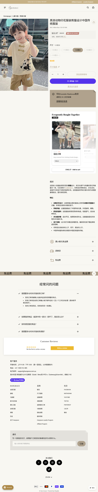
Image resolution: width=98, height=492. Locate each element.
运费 (64, 36)
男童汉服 (23, 16)
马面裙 (12, 397)
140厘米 (55, 55)
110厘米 (66, 50)
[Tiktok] (49, 469)
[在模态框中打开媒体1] (24, 55)
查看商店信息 (61, 101)
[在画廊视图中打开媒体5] (5, 73)
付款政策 (39, 408)
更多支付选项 (73, 87)
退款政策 (39, 401)
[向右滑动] (4, 76)
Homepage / (7, 16)
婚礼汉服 (13, 405)
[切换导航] (5, 7)
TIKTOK (66, 401)
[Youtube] (45, 462)
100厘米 (55, 50)
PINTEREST (67, 405)
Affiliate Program (77, 2)
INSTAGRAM (67, 393)
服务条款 (39, 416)
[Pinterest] (59, 462)
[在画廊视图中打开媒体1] (5, 41)
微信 (65, 412)
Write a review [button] (62, 348)
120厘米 (78, 50)
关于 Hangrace (14, 420)
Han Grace (43, 491)
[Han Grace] (13, 7)
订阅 (81, 444)
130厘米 (89, 50)
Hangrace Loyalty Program (45, 420)
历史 (11, 416)
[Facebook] (38, 462)
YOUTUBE (67, 397)
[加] (63, 74)
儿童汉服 (15, 16)
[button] (88, 7)
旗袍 (11, 393)
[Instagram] (52, 462)
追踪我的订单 (41, 405)
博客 (11, 412)
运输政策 (39, 397)
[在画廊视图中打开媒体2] (5, 51)
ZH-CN (47, 477)
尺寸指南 (53, 67)
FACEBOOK (67, 389)
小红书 (66, 408)
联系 (38, 389)
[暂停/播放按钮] (94, 274)
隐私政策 (39, 412)
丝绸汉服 (13, 408)
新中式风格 (13, 401)
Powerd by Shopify (53, 491)
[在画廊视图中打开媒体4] (5, 62)
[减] (52, 74)
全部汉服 (13, 389)
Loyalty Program (88, 2)
